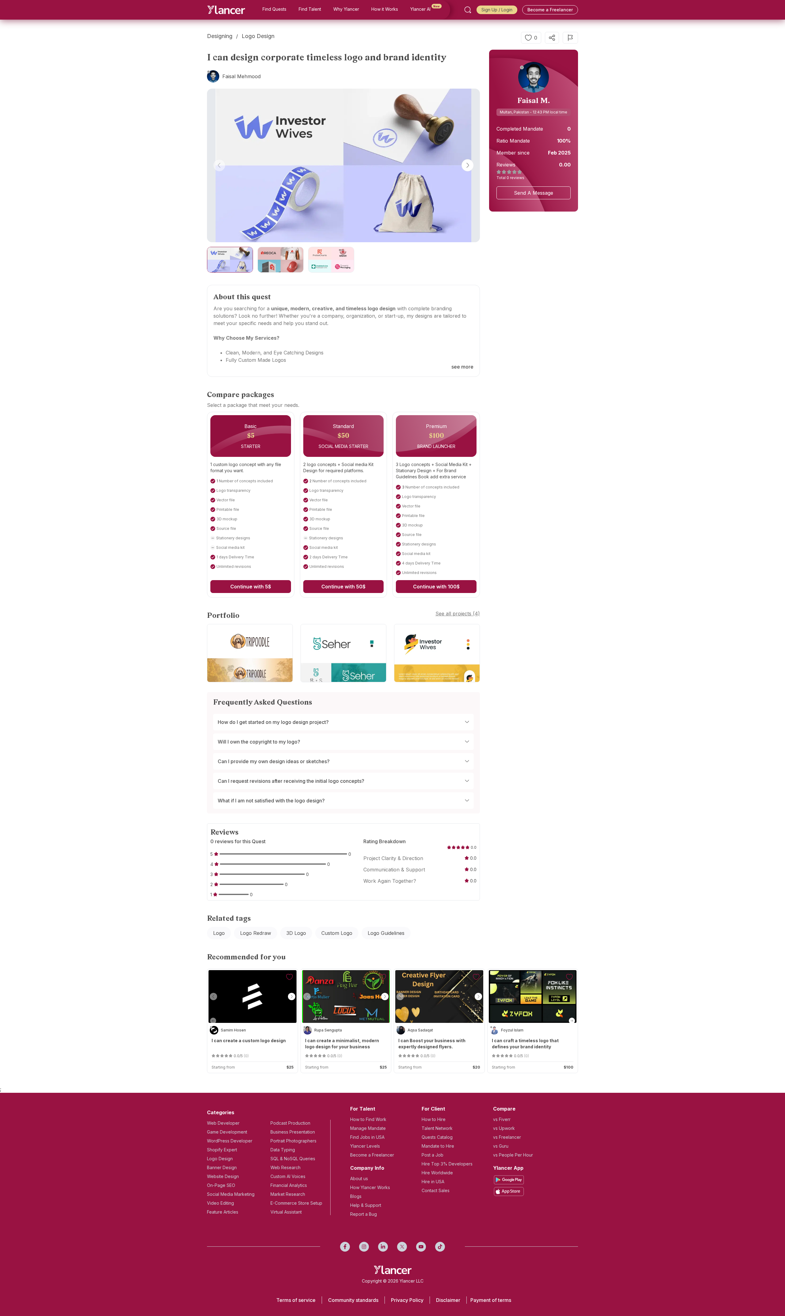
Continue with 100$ (436, 586)
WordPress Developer (229, 1140)
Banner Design (222, 1167)
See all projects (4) (457, 613)
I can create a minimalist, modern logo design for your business (342, 1043)
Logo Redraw (255, 933)
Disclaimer (448, 1300)
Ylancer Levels (365, 1146)
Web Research (285, 1167)
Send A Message (533, 193)
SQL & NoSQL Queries (292, 1158)
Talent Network (437, 1128)
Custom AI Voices (287, 1176)
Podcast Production (290, 1123)
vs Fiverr (502, 1119)
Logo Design (220, 1158)
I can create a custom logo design (249, 1040)
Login (506, 9)
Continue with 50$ (343, 586)
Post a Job (432, 1154)
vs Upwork (504, 1128)
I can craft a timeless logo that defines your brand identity (525, 1043)
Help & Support (365, 1205)
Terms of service (296, 1300)
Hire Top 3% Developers (447, 1163)
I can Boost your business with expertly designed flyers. (431, 1043)
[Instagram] (364, 1247)
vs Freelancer (507, 1137)
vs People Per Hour (513, 1154)
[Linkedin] (383, 1247)
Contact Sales (436, 1190)
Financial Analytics (288, 1185)
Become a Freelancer (550, 9)
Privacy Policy (407, 1300)
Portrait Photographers (293, 1140)
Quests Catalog (437, 1137)
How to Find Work (368, 1119)
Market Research (287, 1194)
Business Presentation (292, 1131)
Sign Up (489, 9)
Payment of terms (490, 1300)
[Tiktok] (440, 1247)
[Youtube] (421, 1247)
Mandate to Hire (438, 1146)
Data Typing (282, 1149)
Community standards (353, 1300)
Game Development (227, 1131)
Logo (219, 933)
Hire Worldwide (437, 1172)
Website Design (223, 1176)
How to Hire (434, 1119)
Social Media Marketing (231, 1194)
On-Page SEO (221, 1185)
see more (462, 367)
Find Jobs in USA (367, 1137)
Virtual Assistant (286, 1212)
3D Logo (296, 933)
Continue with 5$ (250, 586)
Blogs (356, 1196)
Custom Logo (336, 933)
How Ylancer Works (370, 1187)
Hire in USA (433, 1181)
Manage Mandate (368, 1128)
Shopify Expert (222, 1149)
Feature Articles (222, 1212)
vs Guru (500, 1146)
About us (359, 1178)
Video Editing (220, 1203)
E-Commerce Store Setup (296, 1203)
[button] (219, 165)
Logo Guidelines (386, 933)
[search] (468, 9)
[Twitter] (402, 1247)
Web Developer (223, 1123)
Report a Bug (363, 1214)
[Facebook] (345, 1247)
